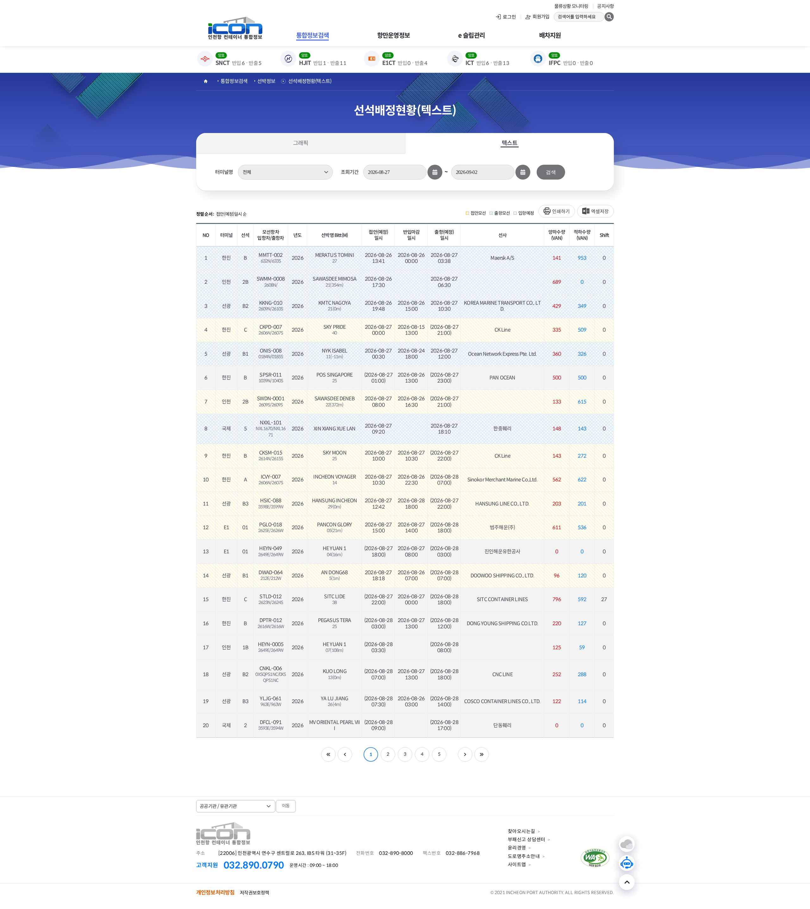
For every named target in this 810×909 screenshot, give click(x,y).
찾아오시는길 (521, 831)
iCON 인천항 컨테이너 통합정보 (235, 28)
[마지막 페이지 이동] (481, 754)
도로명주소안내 (524, 856)
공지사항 (605, 6)
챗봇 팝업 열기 (627, 863)
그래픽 (300, 143)
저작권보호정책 (254, 893)
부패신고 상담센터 (526, 839)
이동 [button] (286, 806)
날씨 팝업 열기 (627, 844)
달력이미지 (434, 172)
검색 (551, 172)
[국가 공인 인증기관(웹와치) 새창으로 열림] (595, 868)
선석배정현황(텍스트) (309, 81)
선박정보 (266, 81)
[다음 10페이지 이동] (465, 754)
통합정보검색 (234, 81)
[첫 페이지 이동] (328, 754)
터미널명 (224, 172)
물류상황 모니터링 (571, 6)
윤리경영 (517, 848)
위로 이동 (627, 882)
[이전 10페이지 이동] (345, 754)
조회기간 (350, 172)
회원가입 (541, 17)
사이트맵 (517, 864)
